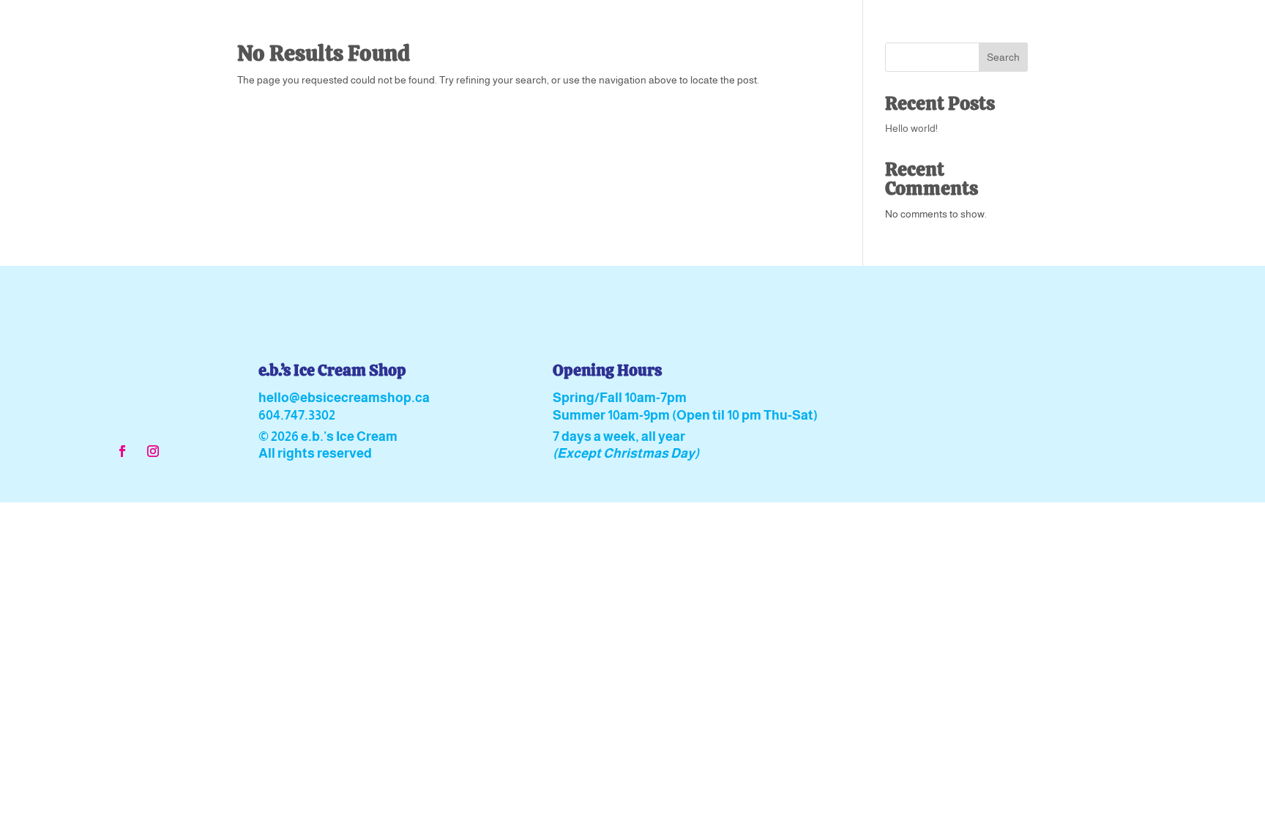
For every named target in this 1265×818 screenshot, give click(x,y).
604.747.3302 (296, 415)
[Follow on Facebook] (122, 451)
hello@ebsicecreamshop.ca (344, 397)
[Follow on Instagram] (153, 451)
